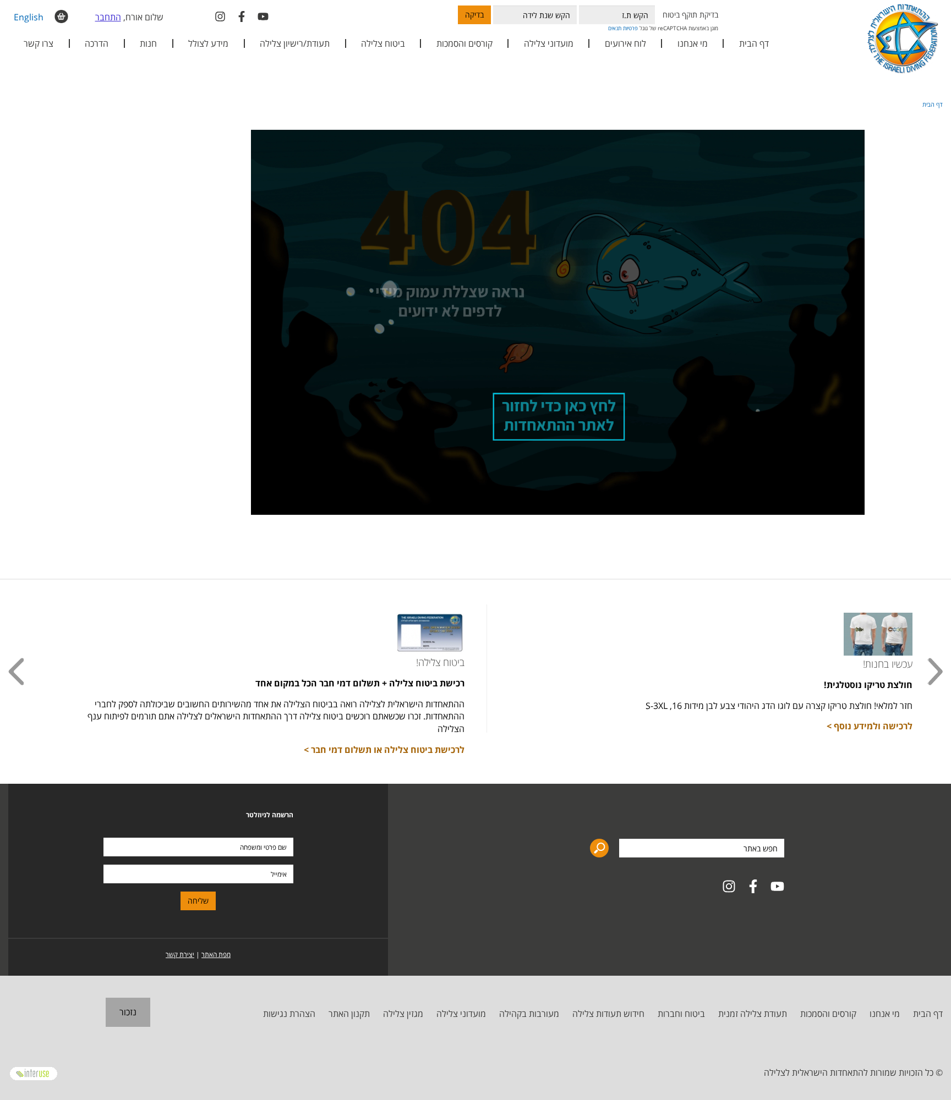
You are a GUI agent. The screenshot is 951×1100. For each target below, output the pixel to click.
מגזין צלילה (403, 1014)
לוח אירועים (625, 43)
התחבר (108, 17)
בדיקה (474, 14)
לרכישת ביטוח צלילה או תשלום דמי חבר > (384, 750)
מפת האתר (216, 954)
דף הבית (754, 43)
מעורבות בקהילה (529, 1014)
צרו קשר (38, 43)
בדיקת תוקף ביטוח (690, 14)
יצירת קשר (180, 954)
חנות (148, 43)
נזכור (127, 1012)
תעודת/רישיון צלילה (295, 43)
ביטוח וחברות (681, 1014)
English (28, 17)
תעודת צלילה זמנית (752, 1014)
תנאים (614, 28)
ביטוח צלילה (383, 43)
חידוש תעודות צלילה (608, 1014)
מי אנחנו (885, 1014)
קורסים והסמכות (464, 43)
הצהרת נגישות (289, 1014)
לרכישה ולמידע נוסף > (869, 726)
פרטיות (630, 28)
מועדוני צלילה (461, 1014)
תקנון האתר (349, 1014)
